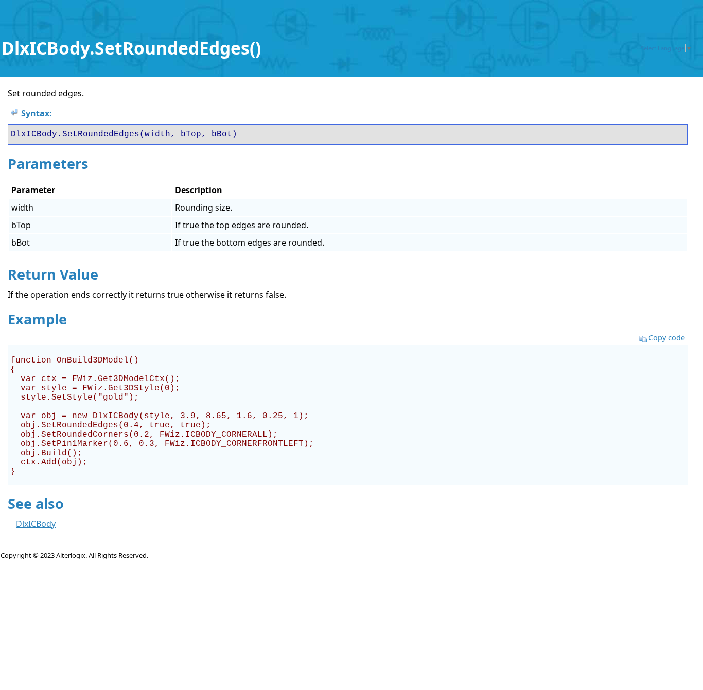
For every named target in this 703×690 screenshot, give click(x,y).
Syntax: (36, 113)
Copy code (666, 337)
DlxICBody (36, 523)
